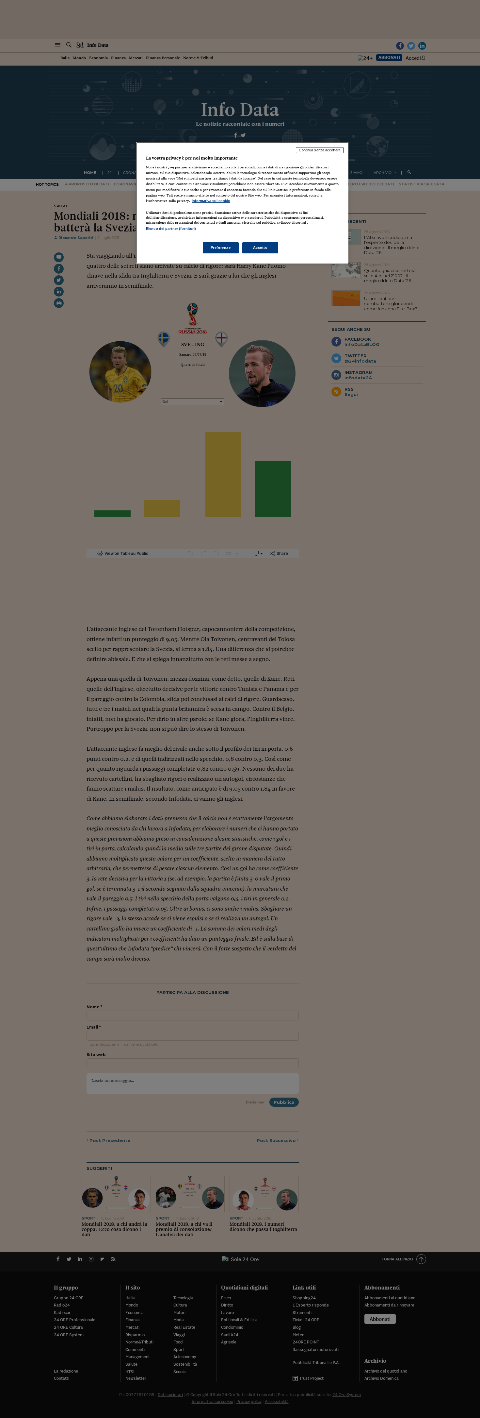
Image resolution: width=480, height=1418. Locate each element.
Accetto (260, 247)
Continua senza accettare (320, 150)
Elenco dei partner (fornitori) (171, 229)
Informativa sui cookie (211, 201)
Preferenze (221, 247)
